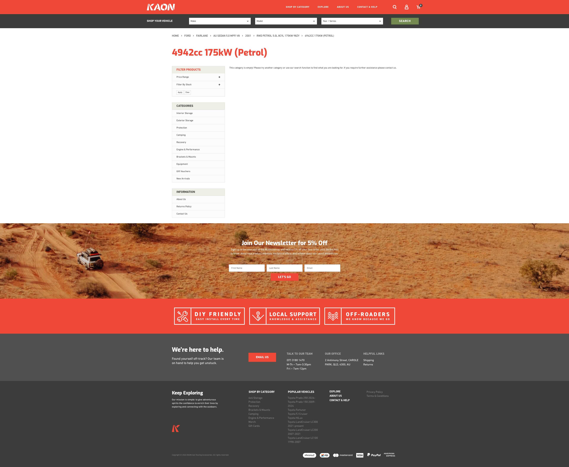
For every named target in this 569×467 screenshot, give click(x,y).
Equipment (182, 164)
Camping (181, 135)
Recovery (181, 142)
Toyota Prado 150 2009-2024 (301, 404)
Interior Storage (184, 113)
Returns (368, 364)
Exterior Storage (184, 120)
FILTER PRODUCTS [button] (188, 69)
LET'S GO (284, 277)
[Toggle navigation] (395, 7)
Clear (188, 92)
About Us (181, 199)
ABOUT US (343, 7)
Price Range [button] (182, 77)
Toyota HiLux (295, 418)
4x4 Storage (255, 398)
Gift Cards (254, 426)
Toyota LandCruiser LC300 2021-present (303, 424)
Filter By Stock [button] (183, 85)
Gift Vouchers (183, 171)
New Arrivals (183, 179)
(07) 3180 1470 (296, 360)
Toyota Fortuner (297, 410)
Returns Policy (183, 206)
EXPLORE (323, 7)
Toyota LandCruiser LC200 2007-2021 (303, 432)
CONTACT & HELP (367, 7)
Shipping (368, 360)
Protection (181, 128)
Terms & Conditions (378, 396)
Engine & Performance (188, 149)
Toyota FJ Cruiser (297, 414)
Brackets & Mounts (186, 157)
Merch (252, 422)
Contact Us (181, 214)
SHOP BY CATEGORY (297, 7)
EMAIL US (262, 357)
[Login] (407, 7)
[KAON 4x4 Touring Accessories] (159, 7)
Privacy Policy (375, 392)
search (405, 21)
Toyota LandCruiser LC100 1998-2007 (303, 440)
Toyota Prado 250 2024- (301, 398)
